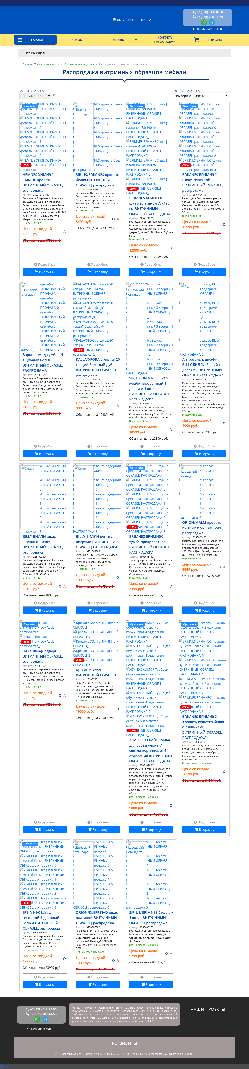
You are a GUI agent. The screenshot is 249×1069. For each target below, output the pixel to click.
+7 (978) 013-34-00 (209, 12)
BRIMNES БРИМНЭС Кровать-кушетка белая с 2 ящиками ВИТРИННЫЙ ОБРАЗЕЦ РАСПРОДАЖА (203, 727)
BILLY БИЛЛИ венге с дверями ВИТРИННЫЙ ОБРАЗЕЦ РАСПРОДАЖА (96, 541)
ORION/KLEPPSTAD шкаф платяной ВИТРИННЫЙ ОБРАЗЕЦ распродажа (97, 917)
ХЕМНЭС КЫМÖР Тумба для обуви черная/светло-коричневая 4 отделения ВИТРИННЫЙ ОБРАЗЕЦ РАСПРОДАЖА (150, 750)
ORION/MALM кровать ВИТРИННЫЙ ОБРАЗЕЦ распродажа (202, 527)
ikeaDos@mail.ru (209, 29)
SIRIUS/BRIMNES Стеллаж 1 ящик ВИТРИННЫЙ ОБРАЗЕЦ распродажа (151, 917)
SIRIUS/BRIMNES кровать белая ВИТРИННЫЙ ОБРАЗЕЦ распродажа (97, 179)
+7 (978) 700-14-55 (209, 17)
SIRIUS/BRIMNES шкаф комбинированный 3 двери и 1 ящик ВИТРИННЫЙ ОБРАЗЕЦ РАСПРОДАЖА (149, 388)
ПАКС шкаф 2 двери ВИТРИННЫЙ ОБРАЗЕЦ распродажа (43, 656)
